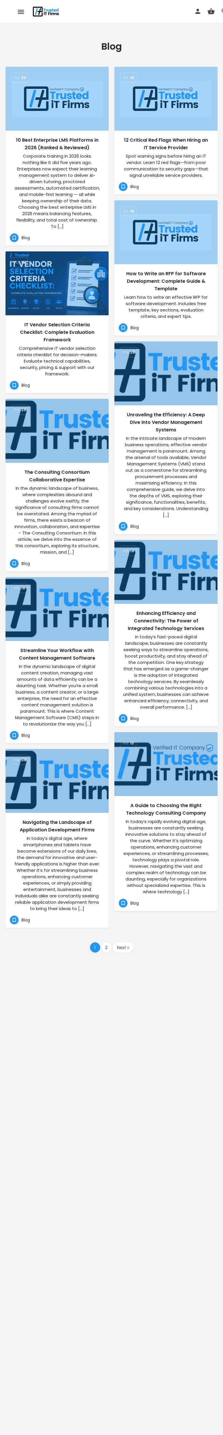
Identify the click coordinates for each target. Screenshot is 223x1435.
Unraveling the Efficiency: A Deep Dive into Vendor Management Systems (166, 422)
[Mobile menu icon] (21, 11)
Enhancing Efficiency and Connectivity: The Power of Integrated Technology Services (166, 621)
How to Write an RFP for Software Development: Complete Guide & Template (166, 281)
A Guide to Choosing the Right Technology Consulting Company (166, 809)
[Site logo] (47, 11)
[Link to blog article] (57, 99)
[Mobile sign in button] (198, 11)
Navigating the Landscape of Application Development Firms (57, 826)
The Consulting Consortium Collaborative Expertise (57, 476)
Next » (123, 947)
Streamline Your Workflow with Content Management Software (57, 654)
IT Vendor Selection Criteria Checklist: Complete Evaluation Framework (57, 332)
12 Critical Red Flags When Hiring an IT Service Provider (166, 144)
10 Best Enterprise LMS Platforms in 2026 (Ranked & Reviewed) (57, 144)
